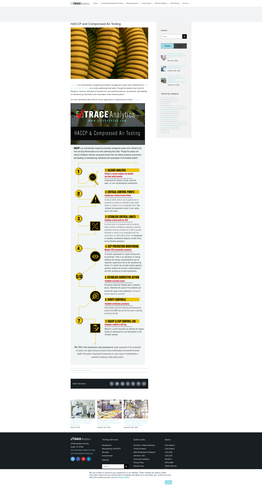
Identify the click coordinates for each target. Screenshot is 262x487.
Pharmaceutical (167, 123)
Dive (174, 99)
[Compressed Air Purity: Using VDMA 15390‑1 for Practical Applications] (83, 401)
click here (136, 100)
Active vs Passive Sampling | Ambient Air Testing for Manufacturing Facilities (177, 79)
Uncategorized (167, 127)
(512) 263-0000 (76, 450)
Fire (183, 107)
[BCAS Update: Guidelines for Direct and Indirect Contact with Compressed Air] (109, 401)
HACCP (74, 85)
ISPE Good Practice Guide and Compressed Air (177, 56)
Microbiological (167, 115)
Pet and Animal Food (169, 119)
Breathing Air (166, 99)
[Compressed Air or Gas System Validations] (163, 67)
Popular (167, 46)
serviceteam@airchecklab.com (82, 453)
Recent (180, 46)
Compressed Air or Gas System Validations (177, 67)
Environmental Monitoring (170, 107)
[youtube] (83, 459)
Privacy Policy (123, 477)
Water (176, 127)
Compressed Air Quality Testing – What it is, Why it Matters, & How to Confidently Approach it (136, 423)
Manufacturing (82, 370)
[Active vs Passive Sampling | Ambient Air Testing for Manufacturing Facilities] (163, 79)
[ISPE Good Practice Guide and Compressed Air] (163, 56)
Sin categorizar (180, 123)
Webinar (165, 131)
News (90, 370)
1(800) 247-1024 (89, 450)
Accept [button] (168, 482)
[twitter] (73, 459)
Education (74, 370)
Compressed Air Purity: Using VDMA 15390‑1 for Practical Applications (81, 423)
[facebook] (78, 459)
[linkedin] (89, 459)
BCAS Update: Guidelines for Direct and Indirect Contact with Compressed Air (108, 423)
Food (163, 111)
